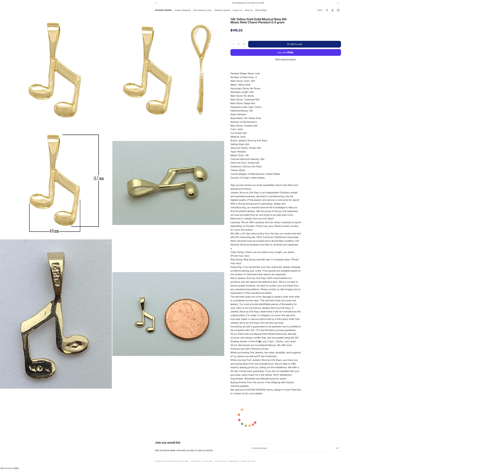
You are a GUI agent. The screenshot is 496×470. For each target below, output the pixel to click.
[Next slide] (338, 3)
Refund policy (196, 461)
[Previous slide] (156, 3)
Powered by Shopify (181, 461)
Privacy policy (208, 461)
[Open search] (327, 10)
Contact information (248, 461)
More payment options (285, 59)
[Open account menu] (332, 10)
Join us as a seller (9, 468)
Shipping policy (233, 461)
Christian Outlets (167, 461)
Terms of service (220, 461)
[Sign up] (337, 448)
